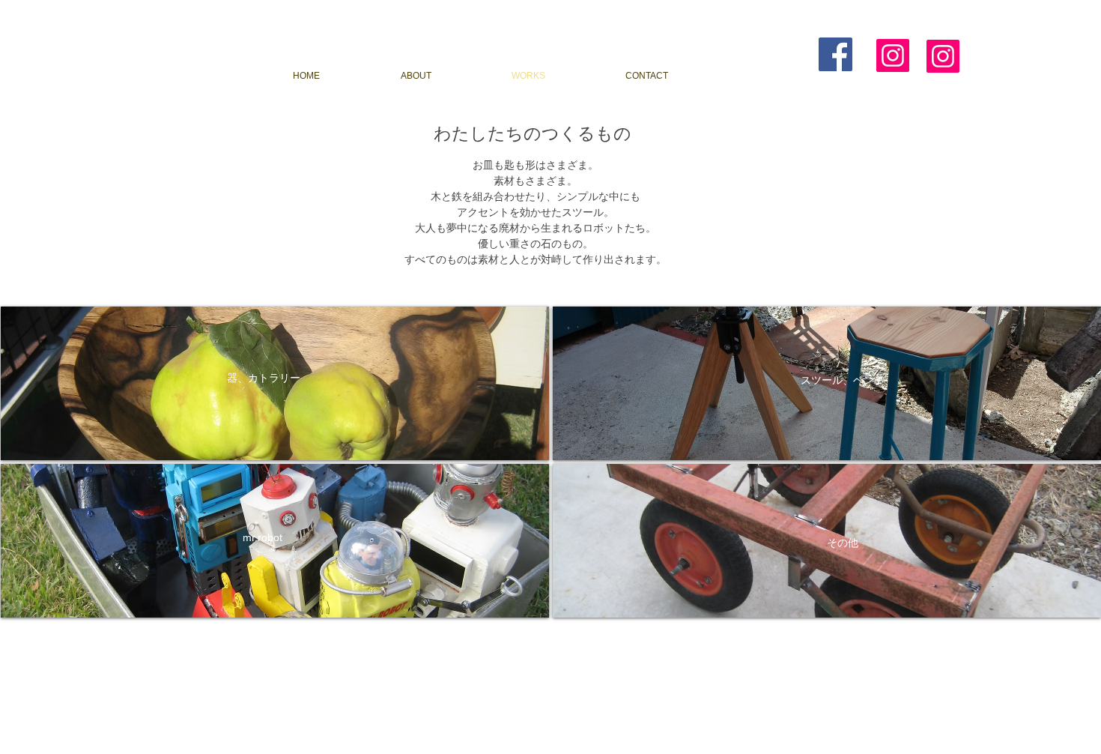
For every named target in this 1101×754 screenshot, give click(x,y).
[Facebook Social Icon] (835, 54)
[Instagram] (892, 55)
